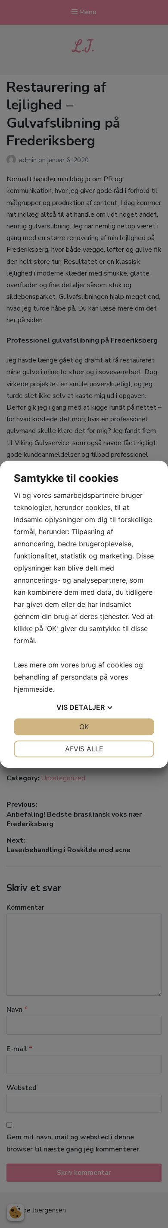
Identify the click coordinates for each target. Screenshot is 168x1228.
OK (84, 726)
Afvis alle (84, 748)
